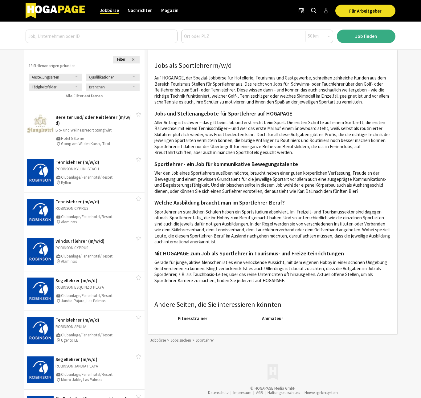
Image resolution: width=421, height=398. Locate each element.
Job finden (366, 36)
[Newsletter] (301, 11)
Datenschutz (218, 392)
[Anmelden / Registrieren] (326, 11)
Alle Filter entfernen (84, 96)
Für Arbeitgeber (365, 11)
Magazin (169, 10)
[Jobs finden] (314, 11)
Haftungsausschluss (284, 392)
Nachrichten (140, 10)
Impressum (242, 392)
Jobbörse (109, 10)
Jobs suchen (180, 340)
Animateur (272, 318)
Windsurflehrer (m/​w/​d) (79, 241)
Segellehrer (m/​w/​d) (76, 280)
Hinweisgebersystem (321, 392)
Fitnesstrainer (192, 318)
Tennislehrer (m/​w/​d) (77, 162)
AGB (259, 392)
